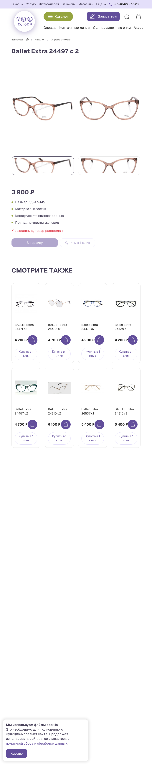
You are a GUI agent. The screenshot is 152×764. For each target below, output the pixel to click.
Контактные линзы (74, 28)
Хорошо (17, 753)
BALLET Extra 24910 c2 (57, 411)
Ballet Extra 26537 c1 (89, 411)
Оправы (50, 28)
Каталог (61, 16)
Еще (99, 4)
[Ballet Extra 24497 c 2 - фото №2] (109, 108)
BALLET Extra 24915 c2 (124, 411)
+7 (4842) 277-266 (127, 4)
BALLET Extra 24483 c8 (57, 327)
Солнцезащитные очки (112, 28)
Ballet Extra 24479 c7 (89, 327)
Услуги (31, 4)
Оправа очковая (61, 39)
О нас (15, 4)
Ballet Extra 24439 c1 (123, 327)
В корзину (35, 243)
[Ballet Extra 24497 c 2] (42, 108)
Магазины (85, 4)
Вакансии (68, 4)
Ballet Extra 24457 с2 (23, 411)
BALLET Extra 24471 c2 (24, 327)
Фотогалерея (49, 4)
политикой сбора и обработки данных (36, 743)
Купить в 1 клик (77, 243)
